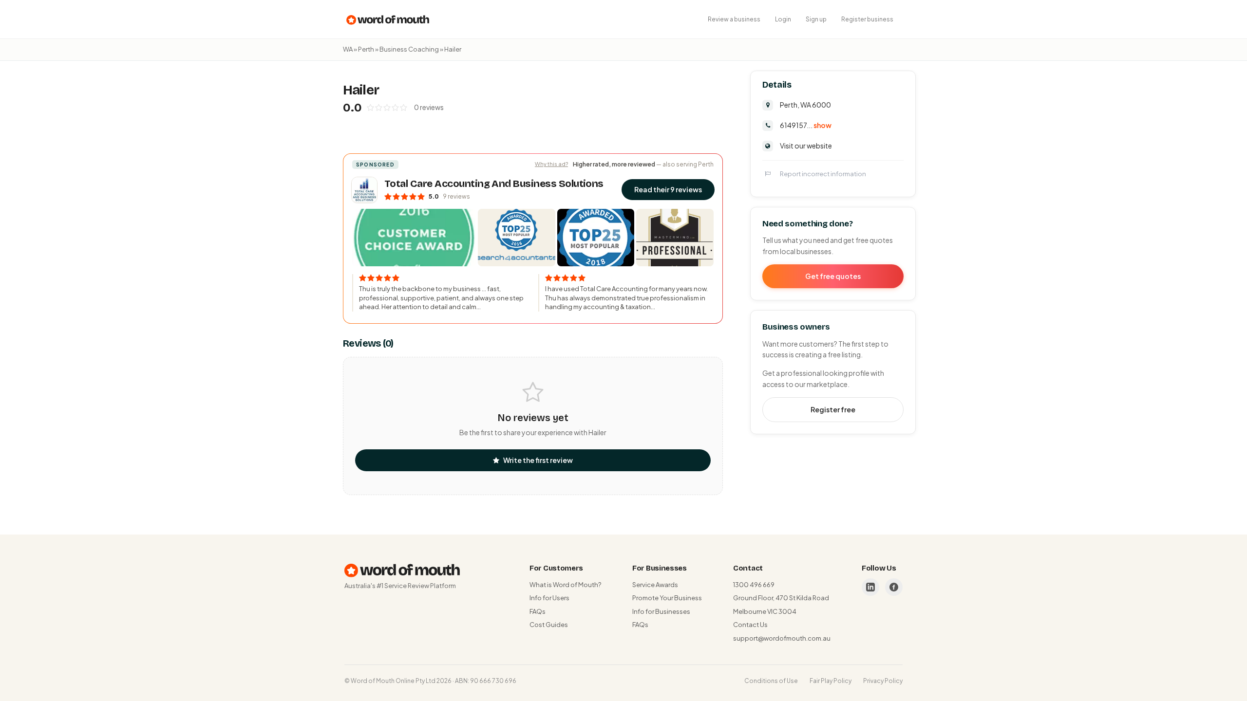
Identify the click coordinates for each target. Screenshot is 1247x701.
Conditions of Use (771, 680)
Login (783, 19)
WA (348, 49)
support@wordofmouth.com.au (782, 638)
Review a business (734, 19)
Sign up (816, 19)
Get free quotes (833, 276)
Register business (867, 19)
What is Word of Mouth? (565, 585)
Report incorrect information (823, 174)
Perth (366, 49)
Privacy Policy (883, 680)
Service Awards (655, 585)
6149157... (805, 125)
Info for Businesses (661, 611)
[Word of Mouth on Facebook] (894, 587)
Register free (833, 409)
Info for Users (549, 598)
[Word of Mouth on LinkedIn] (870, 587)
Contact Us (750, 624)
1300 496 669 (754, 585)
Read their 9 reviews (668, 189)
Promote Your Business (667, 598)
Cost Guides (548, 624)
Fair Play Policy (830, 680)
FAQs (537, 611)
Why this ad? (551, 164)
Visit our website (806, 145)
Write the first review (538, 460)
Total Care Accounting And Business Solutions (494, 183)
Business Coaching (409, 49)
